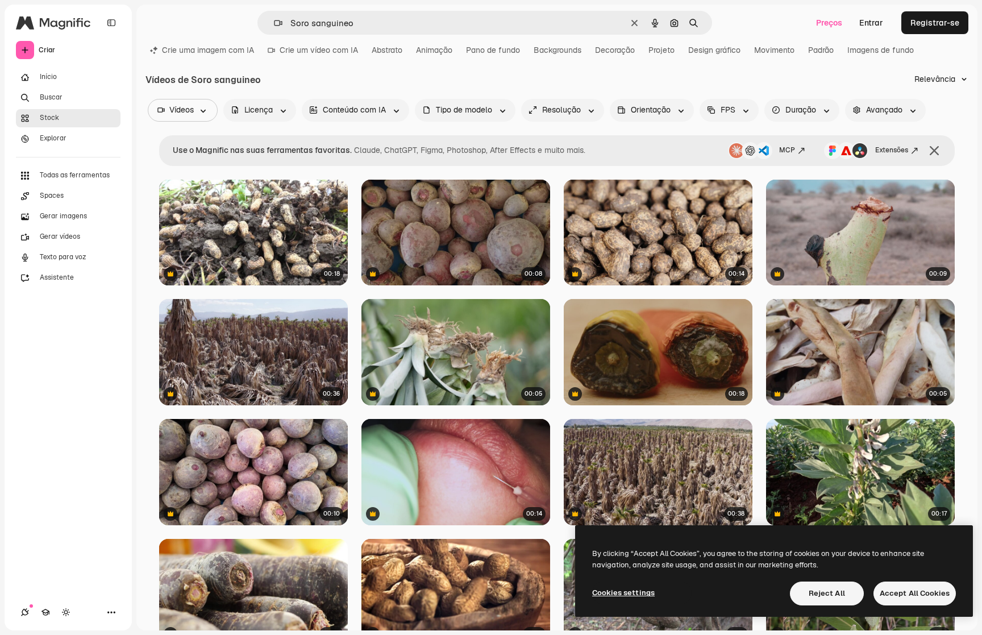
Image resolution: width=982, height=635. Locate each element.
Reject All (827, 593)
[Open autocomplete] (273, 23)
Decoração (615, 50)
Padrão (821, 50)
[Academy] (45, 612)
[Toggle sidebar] (111, 23)
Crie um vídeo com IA (319, 50)
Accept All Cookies (915, 593)
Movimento (774, 50)
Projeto (661, 50)
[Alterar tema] (66, 612)
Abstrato (387, 50)
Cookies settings (623, 592)
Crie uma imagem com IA (208, 50)
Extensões (891, 150)
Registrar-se (934, 23)
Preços (829, 23)
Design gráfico (714, 50)
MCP (787, 150)
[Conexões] (25, 612)
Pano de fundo (493, 50)
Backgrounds (557, 50)
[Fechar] (934, 150)
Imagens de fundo (880, 50)
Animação (434, 50)
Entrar (871, 23)
